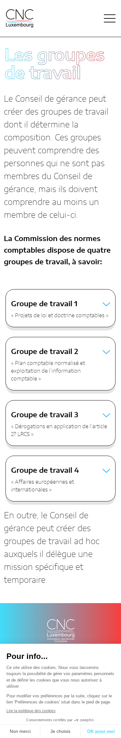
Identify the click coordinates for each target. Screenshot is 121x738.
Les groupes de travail (55, 65)
